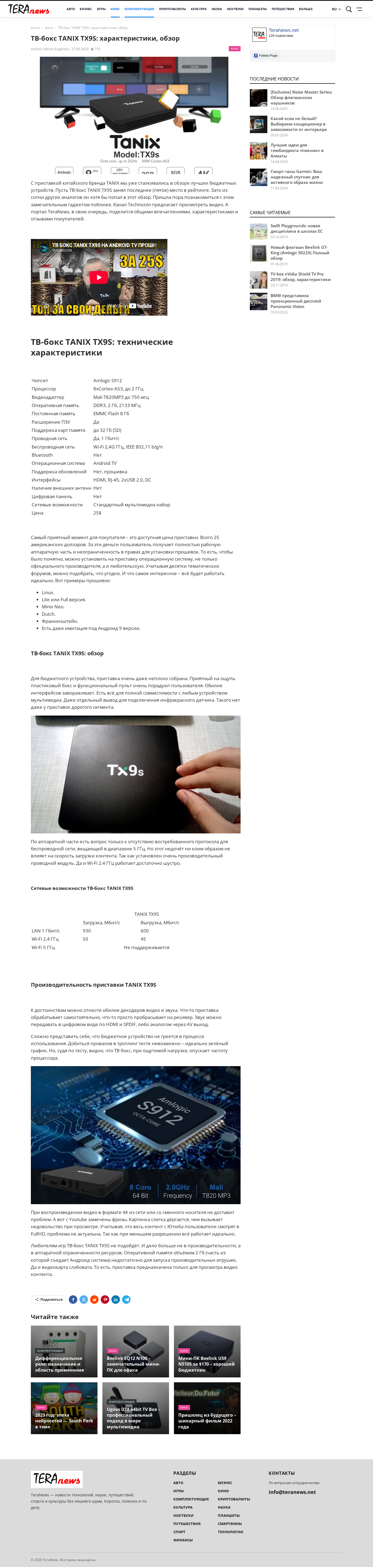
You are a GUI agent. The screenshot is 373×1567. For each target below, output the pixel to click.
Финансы (183, 1540)
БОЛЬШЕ (306, 9)
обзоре (182, 183)
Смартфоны (230, 1523)
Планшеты (257, 9)
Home (35, 27)
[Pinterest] (105, 1299)
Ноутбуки (235, 9)
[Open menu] (360, 9)
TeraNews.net (284, 30)
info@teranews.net (292, 1492)
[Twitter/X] (83, 1299)
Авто (71, 9)
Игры (101, 9)
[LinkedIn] (115, 1299)
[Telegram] (126, 1299)
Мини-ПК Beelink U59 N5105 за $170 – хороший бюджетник (206, 1364)
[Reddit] (94, 1299)
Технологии (230, 1531)
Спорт (179, 1531)
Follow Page (266, 55)
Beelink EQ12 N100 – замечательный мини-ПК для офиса (133, 1364)
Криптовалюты (172, 9)
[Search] (349, 9)
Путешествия (283, 9)
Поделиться (51, 1299)
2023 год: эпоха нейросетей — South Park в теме (64, 1421)
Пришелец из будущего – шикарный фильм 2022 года (207, 1421)
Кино (115, 9)
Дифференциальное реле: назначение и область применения (59, 1364)
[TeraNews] (28, 9)
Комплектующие (139, 9)
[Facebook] (73, 1299)
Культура (199, 9)
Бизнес (86, 9)
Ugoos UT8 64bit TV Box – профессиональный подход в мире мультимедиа (133, 1418)
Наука (217, 9)
